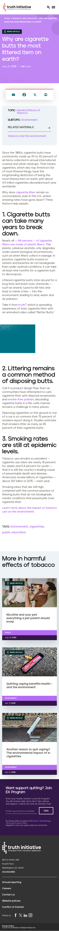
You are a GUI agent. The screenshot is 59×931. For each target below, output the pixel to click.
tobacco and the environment (27, 136)
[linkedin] (25, 915)
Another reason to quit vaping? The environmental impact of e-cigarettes (28, 753)
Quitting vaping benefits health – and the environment (29, 685)
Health (8, 632)
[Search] (48, 7)
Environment (29, 120)
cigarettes (36, 526)
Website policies (11, 901)
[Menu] (53, 7)
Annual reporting (11, 882)
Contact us (8, 895)
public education (14, 532)
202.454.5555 (8, 872)
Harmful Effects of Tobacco (28, 111)
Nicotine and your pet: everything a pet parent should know (28, 618)
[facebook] (15, 915)
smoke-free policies (21, 399)
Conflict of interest (13, 907)
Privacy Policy (8, 926)
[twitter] (20, 915)
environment (19, 526)
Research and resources (24, 18)
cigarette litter (25, 192)
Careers (6, 888)
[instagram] (30, 915)
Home (7, 18)
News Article (13, 32)
